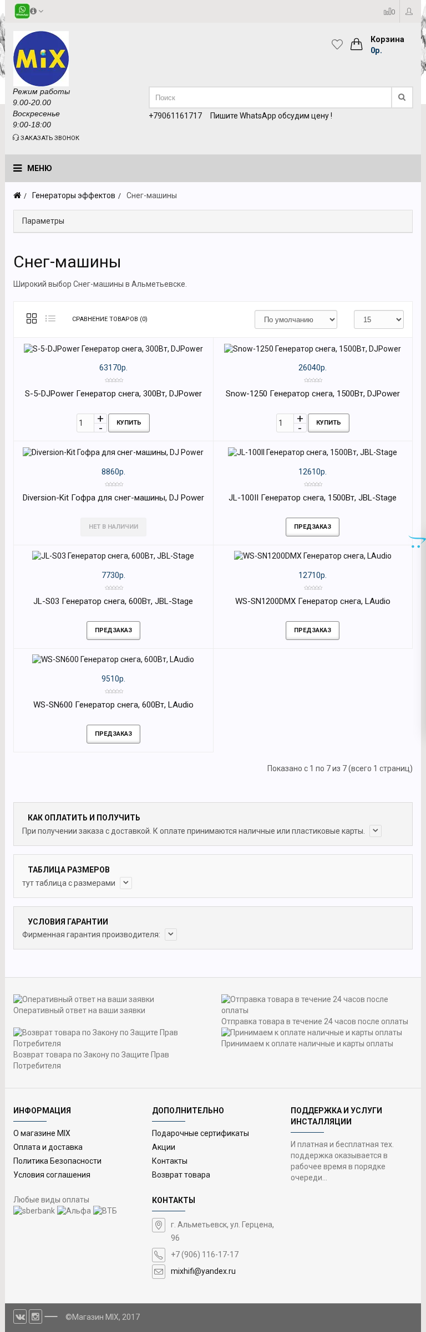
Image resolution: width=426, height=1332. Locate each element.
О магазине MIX (41, 1133)
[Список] (50, 319)
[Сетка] (31, 319)
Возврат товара (181, 1174)
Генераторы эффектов (73, 195)
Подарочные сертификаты (200, 1133)
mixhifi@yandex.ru (203, 1271)
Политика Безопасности (57, 1161)
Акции (163, 1147)
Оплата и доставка (48, 1147)
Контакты (169, 1161)
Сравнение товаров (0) (110, 319)
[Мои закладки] (340, 44)
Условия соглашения (51, 1174)
